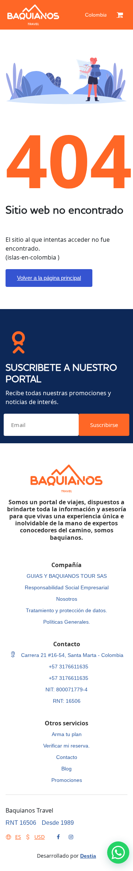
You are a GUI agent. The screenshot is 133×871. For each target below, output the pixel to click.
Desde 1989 (58, 823)
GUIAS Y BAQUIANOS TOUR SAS (67, 576)
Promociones (66, 780)
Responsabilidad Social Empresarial (67, 587)
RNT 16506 (21, 823)
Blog (66, 769)
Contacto (66, 757)
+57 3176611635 (68, 667)
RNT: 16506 (67, 701)
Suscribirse (104, 424)
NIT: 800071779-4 (66, 689)
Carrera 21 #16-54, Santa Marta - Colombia (71, 655)
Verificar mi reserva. (66, 746)
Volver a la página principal (49, 278)
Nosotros (66, 599)
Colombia (96, 15)
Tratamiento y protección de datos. (66, 610)
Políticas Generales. (66, 622)
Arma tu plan (67, 734)
